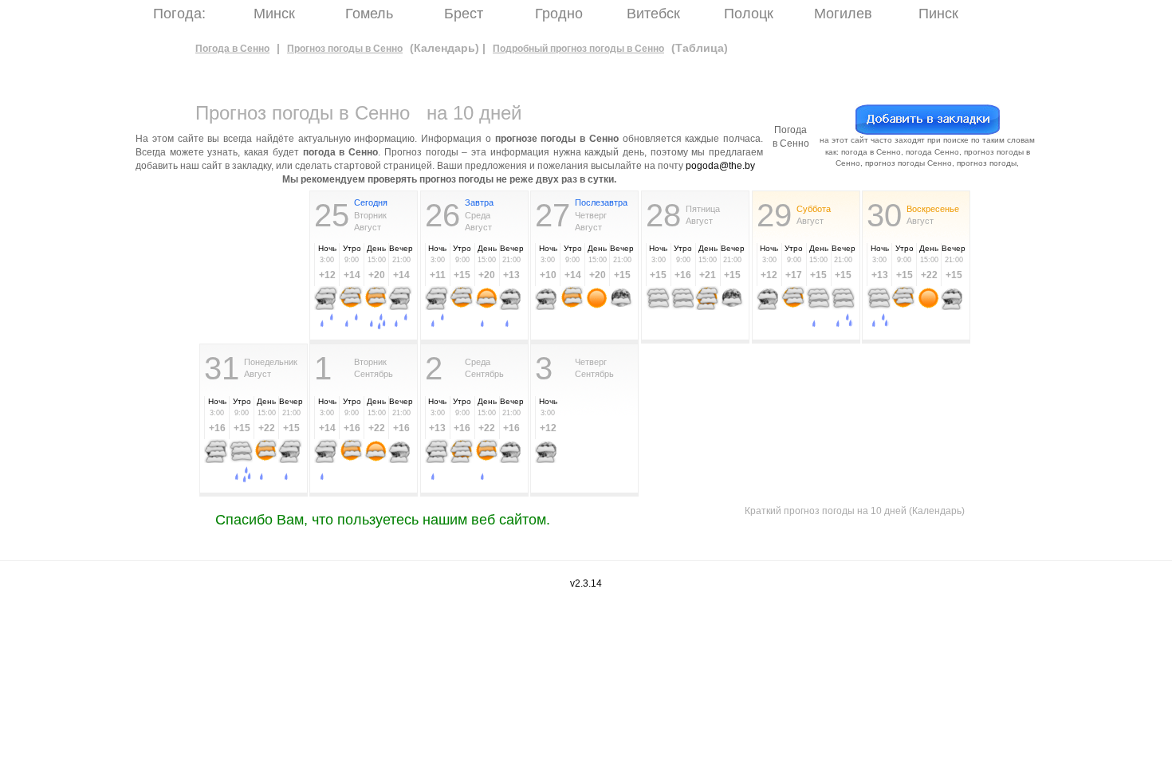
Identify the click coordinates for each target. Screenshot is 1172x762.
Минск (274, 14)
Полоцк (748, 14)
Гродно (559, 14)
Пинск (938, 14)
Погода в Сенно (232, 48)
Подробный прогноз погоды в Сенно (578, 48)
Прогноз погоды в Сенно (345, 48)
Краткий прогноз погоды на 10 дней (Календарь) (855, 511)
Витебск (653, 14)
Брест (463, 14)
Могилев (843, 14)
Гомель (369, 14)
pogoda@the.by (720, 165)
